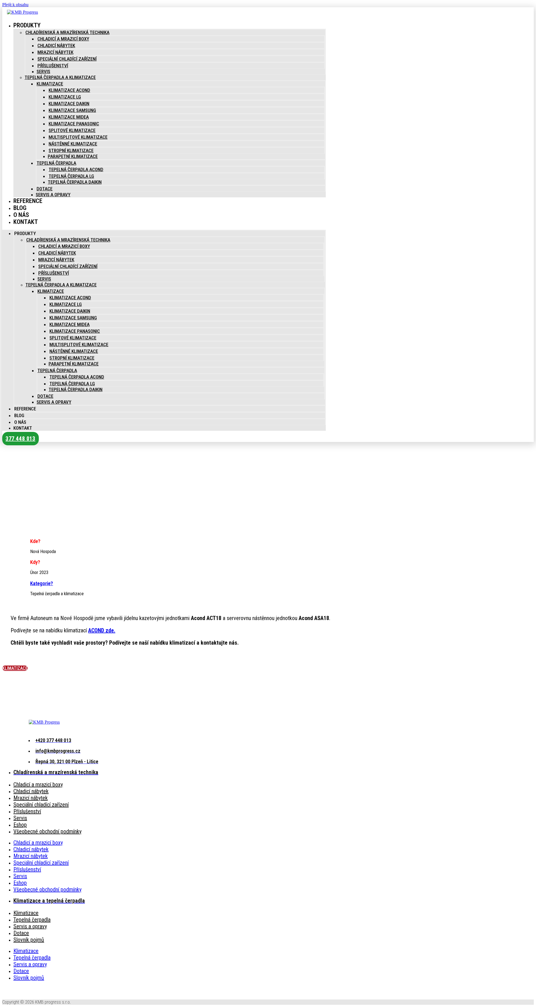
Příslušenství (52, 65)
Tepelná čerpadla (56, 163)
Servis (43, 71)
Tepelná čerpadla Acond (76, 169)
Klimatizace (50, 84)
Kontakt (25, 221)
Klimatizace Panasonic (74, 123)
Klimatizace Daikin (69, 103)
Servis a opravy (53, 194)
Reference (27, 200)
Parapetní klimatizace (73, 156)
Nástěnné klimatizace (73, 144)
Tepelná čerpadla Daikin (75, 182)
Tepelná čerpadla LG (71, 176)
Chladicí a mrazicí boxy (63, 39)
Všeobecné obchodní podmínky (47, 831)
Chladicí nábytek (56, 45)
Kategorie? (41, 583)
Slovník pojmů (28, 939)
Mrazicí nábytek (55, 52)
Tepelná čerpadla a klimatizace (60, 77)
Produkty (26, 25)
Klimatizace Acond (69, 90)
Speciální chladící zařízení (67, 59)
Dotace (44, 189)
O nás (20, 422)
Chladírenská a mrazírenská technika (67, 32)
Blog (19, 415)
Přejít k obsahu (15, 4)
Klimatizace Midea (69, 117)
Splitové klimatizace (72, 130)
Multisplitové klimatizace (78, 137)
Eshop (20, 824)
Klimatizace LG (65, 97)
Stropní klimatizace (71, 150)
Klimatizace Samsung (72, 110)
